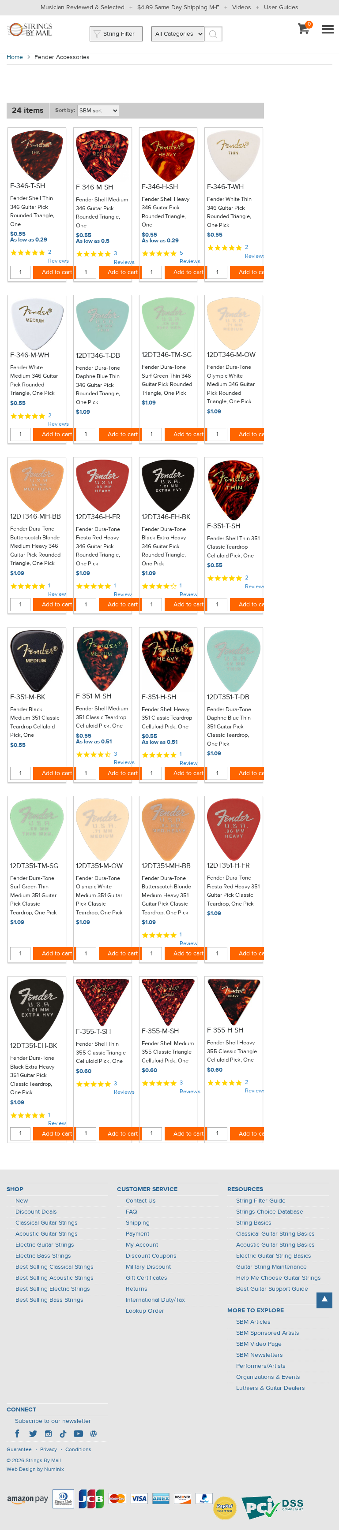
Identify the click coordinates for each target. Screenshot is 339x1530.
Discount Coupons (151, 1256)
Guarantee (19, 1449)
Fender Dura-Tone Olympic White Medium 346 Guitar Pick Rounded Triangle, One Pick (231, 384)
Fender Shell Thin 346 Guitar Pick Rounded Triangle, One (32, 211)
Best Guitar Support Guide (272, 1289)
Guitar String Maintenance (271, 1267)
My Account (142, 1245)
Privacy (48, 1449)
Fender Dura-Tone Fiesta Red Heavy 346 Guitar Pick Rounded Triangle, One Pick (98, 547)
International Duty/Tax (155, 1300)
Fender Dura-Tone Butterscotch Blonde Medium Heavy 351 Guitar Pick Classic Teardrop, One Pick (166, 896)
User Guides (281, 7)
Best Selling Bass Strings (49, 1300)
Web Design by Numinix (35, 1469)
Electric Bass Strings (43, 1256)
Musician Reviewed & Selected (82, 7)
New (21, 1201)
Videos (241, 7)
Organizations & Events (268, 1377)
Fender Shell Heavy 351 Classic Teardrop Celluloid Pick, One (167, 718)
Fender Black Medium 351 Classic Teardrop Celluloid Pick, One (34, 723)
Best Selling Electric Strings (52, 1289)
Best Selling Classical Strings (54, 1267)
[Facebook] (18, 1435)
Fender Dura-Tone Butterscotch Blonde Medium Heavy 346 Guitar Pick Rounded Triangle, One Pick (35, 546)
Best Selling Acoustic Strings (54, 1278)
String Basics (253, 1223)
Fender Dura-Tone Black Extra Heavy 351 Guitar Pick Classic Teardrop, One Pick (32, 1075)
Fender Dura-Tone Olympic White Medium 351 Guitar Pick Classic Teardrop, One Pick (99, 896)
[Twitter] (33, 1435)
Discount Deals (36, 1212)
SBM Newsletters (259, 1355)
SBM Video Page (259, 1344)
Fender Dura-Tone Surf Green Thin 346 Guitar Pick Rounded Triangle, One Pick (167, 380)
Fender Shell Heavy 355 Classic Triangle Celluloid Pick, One (232, 1051)
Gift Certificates (146, 1278)
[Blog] (93, 1435)
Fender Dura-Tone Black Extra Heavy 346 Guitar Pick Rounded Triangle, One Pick (164, 547)
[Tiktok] (63, 1435)
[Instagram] (48, 1435)
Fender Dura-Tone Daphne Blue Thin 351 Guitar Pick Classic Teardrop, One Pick (229, 727)
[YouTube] (78, 1435)
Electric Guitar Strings (44, 1245)
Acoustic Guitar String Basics (275, 1245)
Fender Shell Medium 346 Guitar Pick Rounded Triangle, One (102, 213)
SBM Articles (253, 1322)
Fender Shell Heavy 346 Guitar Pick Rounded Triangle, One (165, 212)
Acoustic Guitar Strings (46, 1234)
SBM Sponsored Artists (267, 1333)
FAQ (131, 1212)
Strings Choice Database (269, 1212)
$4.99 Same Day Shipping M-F (178, 7)
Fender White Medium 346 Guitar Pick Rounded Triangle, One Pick (34, 381)
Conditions (78, 1449)
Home (15, 57)
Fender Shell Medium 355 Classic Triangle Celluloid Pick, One (168, 1052)
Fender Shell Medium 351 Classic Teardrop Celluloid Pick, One (102, 717)
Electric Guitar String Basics (273, 1256)
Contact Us (141, 1201)
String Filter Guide (261, 1201)
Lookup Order (145, 1311)
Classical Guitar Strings (46, 1223)
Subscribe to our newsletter (53, 1421)
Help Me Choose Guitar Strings (278, 1278)
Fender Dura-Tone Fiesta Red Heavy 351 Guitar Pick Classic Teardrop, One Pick (233, 891)
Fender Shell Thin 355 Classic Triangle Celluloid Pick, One (101, 1052)
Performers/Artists (261, 1366)
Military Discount (148, 1267)
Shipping (138, 1223)
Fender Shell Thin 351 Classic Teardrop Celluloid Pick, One (233, 547)
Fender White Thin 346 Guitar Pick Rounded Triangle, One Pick (229, 212)
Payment (137, 1234)
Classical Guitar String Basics (275, 1234)
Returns (136, 1289)
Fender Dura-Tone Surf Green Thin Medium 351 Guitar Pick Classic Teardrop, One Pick (33, 896)
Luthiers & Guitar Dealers (270, 1388)
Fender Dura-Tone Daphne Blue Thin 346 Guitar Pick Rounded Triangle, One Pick (98, 385)
